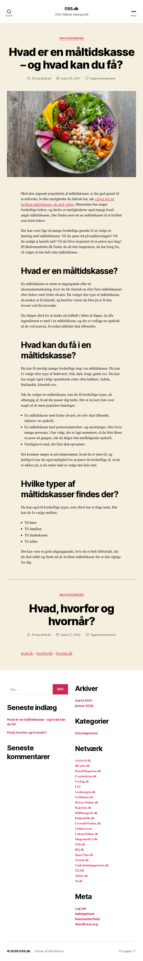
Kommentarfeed (87, 919)
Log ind (80, 908)
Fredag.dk (82, 782)
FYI (77, 787)
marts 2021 (83, 700)
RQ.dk (79, 850)
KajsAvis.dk (83, 808)
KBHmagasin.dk (86, 813)
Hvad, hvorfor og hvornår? (71, 615)
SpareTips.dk (84, 855)
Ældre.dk (81, 876)
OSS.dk (71, 9)
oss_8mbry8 (43, 78)
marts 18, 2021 (70, 78)
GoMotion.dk (84, 797)
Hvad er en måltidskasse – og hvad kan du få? (71, 58)
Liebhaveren (83, 829)
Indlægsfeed (84, 914)
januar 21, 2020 (71, 634)
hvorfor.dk (44, 653)
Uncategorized (71, 38)
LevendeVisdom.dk (88, 823)
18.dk (78, 881)
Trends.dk (82, 860)
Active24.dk (83, 761)
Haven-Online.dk (86, 802)
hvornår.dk (64, 653)
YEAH (79, 871)
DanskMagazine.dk (88, 771)
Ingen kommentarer (102, 78)
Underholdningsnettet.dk (92, 865)
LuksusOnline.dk (86, 834)
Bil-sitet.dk (82, 766)
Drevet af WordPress (49, 951)
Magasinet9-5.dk (86, 839)
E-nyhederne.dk (86, 776)
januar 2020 (84, 706)
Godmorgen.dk (85, 792)
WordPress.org (86, 924)
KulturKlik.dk (85, 818)
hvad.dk (27, 653)
